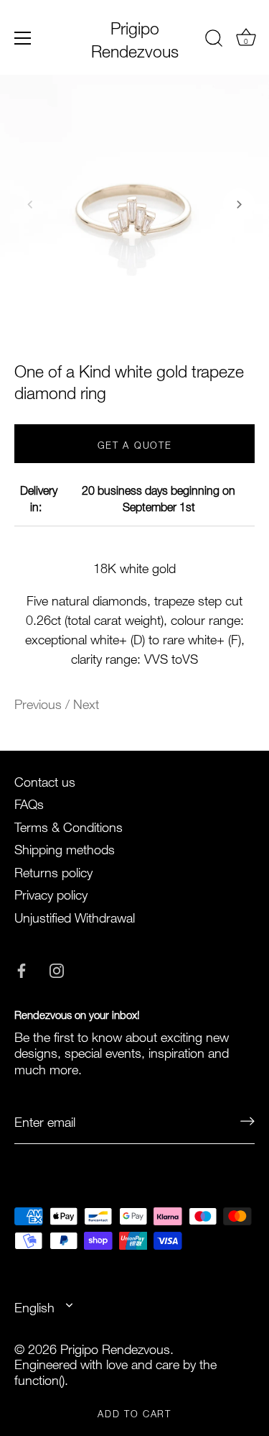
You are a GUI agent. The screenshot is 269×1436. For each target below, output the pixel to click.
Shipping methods (64, 847)
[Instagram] (56, 966)
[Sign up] (247, 1121)
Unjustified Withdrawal (74, 915)
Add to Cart (134, 1412)
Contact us (44, 779)
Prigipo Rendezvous (135, 37)
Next (86, 702)
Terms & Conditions (68, 825)
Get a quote (135, 443)
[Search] (214, 40)
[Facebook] (21, 966)
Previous (39, 702)
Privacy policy (51, 892)
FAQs (29, 802)
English (34, 1306)
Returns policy (53, 870)
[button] (30, 204)
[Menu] (23, 38)
